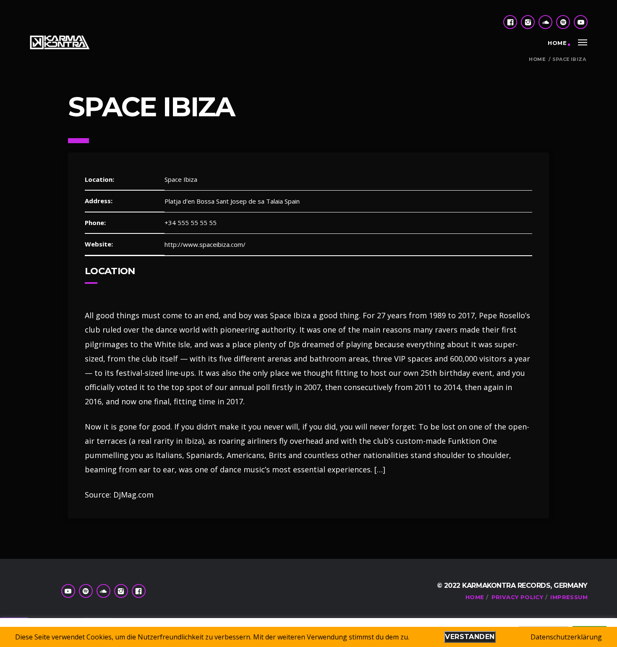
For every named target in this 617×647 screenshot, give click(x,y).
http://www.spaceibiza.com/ (205, 244)
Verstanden (470, 637)
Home (557, 42)
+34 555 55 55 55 (191, 222)
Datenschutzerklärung (566, 637)
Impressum (569, 597)
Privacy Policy (517, 597)
